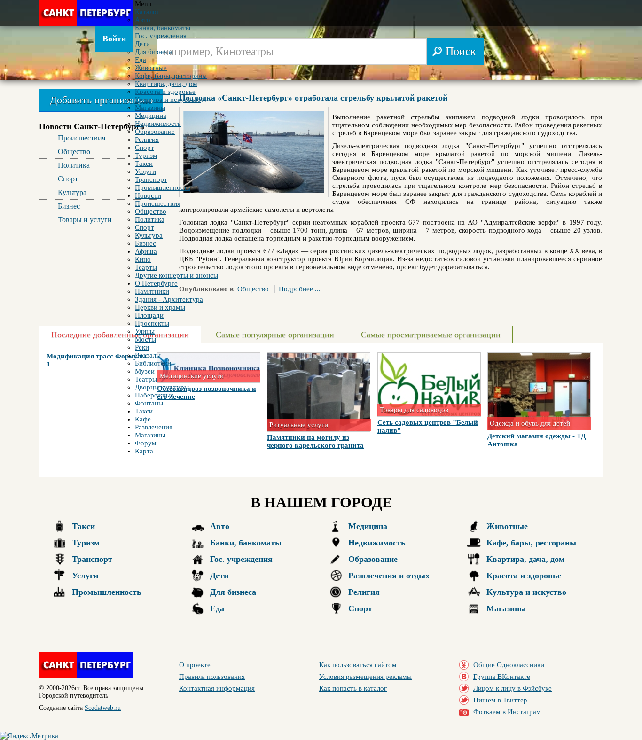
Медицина (367, 526)
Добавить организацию (101, 100)
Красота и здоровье (523, 575)
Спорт (360, 608)
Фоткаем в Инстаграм (507, 712)
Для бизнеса (233, 592)
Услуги (85, 575)
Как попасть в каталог (353, 688)
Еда (217, 608)
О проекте (195, 665)
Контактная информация (217, 688)
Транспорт (92, 559)
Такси (83, 526)
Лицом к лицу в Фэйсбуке (512, 688)
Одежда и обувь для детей (530, 423)
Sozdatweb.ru (103, 707)
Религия (364, 592)
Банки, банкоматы (246, 542)
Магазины (506, 608)
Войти (114, 38)
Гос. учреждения (241, 559)
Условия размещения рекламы (365, 676)
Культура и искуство (526, 592)
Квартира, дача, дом (525, 559)
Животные (507, 526)
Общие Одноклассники (508, 665)
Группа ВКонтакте (501, 676)
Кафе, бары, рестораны (531, 542)
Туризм (86, 542)
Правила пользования (212, 676)
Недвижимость (377, 542)
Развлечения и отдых (389, 575)
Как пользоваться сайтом (358, 665)
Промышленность (106, 592)
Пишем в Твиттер (500, 700)
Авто (219, 526)
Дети (219, 575)
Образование (373, 559)
